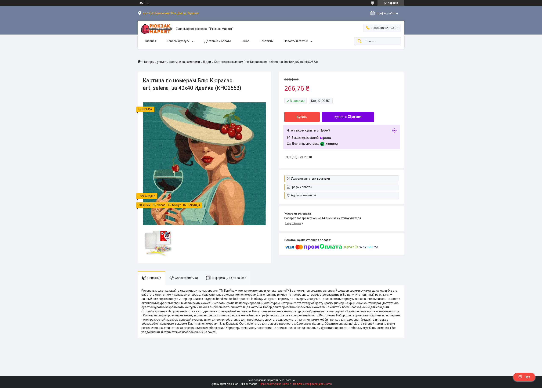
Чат (527, 377)
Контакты (266, 41)
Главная (150, 41)
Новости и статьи (296, 41)
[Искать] (359, 41)
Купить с (341, 117)
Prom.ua (290, 380)
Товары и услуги (178, 41)
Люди (207, 62)
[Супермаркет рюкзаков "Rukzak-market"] (157, 29)
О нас (245, 41)
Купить (302, 117)
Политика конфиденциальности (312, 383)
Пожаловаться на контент (275, 383)
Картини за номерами (184, 62)
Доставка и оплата (217, 41)
